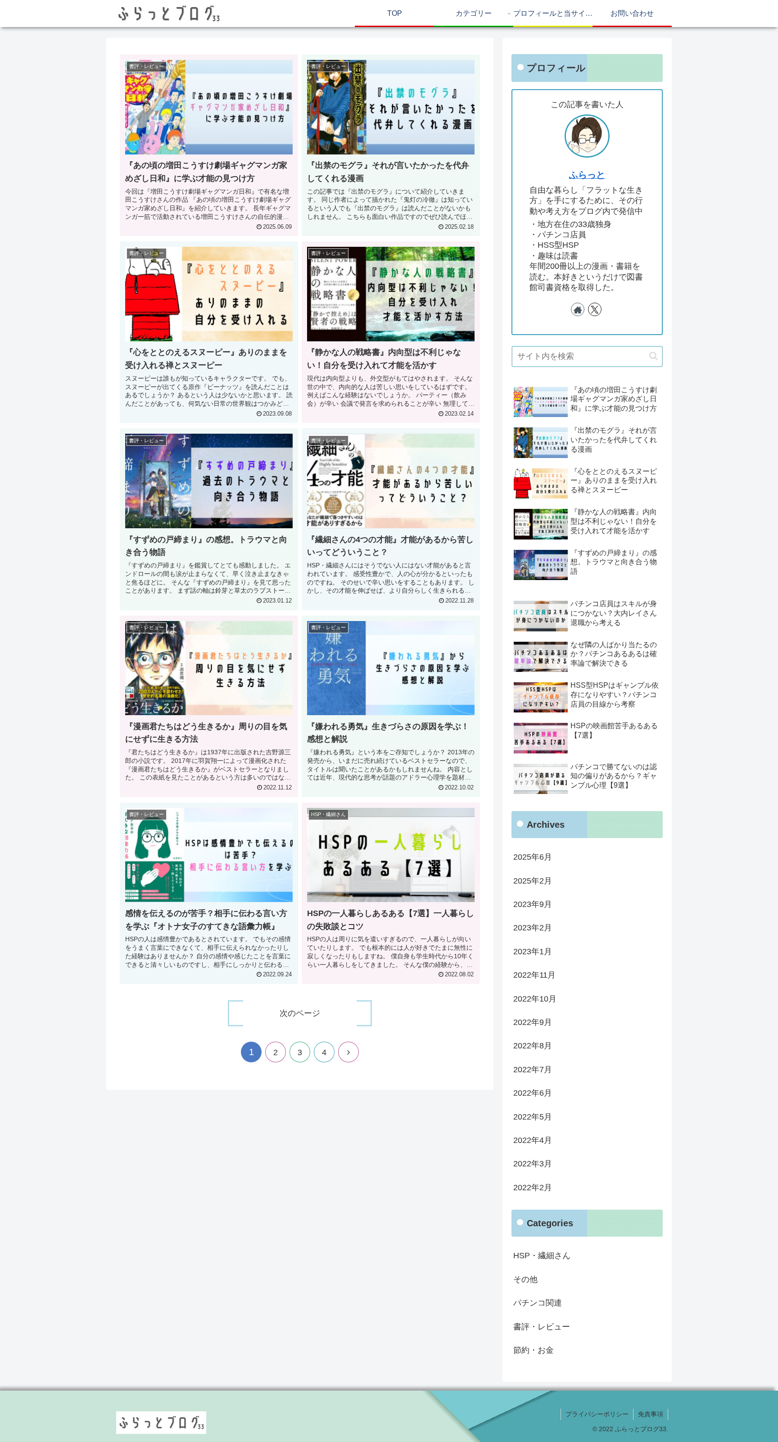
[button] (653, 356)
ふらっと (587, 175)
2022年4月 (532, 1140)
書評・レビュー (541, 1326)
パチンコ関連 (537, 1302)
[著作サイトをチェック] (577, 309)
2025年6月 (532, 857)
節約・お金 (533, 1350)
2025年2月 (532, 880)
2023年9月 (532, 904)
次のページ (300, 1013)
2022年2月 (532, 1187)
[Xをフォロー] (595, 309)
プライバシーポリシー (597, 1414)
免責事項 (650, 1414)
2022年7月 (532, 1069)
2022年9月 (532, 1022)
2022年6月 (532, 1092)
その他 (525, 1279)
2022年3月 (532, 1163)
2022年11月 (534, 974)
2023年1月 (532, 951)
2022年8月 (532, 1045)
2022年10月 (534, 998)
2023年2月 (532, 927)
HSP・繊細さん (541, 1255)
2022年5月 (532, 1116)
